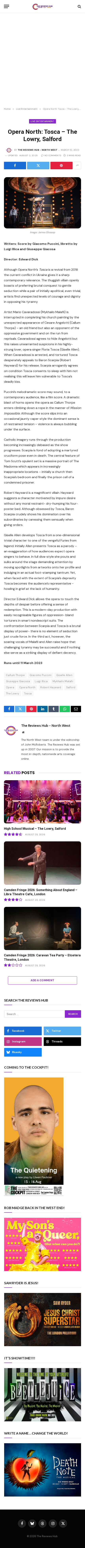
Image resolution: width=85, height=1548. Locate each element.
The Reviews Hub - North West (37, 150)
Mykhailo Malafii (63, 681)
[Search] (79, 6)
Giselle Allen (64, 675)
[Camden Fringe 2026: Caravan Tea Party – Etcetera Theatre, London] (42, 928)
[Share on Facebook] (15, 165)
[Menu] (6, 6)
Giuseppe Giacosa (18, 681)
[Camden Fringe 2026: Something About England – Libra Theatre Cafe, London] (42, 863)
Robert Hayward (50, 687)
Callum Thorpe (15, 675)
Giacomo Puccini (40, 675)
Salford (71, 687)
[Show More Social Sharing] (77, 165)
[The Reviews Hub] (42, 6)
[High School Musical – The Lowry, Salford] (42, 801)
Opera (10, 687)
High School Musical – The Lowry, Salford (35, 829)
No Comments (52, 155)
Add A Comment (42, 980)
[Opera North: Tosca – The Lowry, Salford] (42, 202)
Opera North (27, 687)
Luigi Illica (41, 681)
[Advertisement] (42, 60)
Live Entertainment (42, 121)
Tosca (28, 693)
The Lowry (12, 693)
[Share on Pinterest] (61, 165)
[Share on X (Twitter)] (38, 165)
